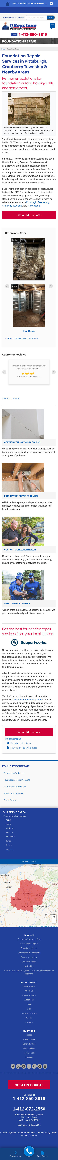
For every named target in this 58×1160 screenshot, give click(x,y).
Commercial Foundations (29, 952)
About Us (29, 990)
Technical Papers (29, 1013)
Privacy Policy (43, 1132)
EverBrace (29, 331)
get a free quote (29, 1085)
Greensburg (43, 202)
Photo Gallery (10, 800)
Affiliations (29, 999)
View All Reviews (12, 398)
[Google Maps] (39, 1066)
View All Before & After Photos (22, 338)
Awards (29, 1017)
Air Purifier (29, 966)
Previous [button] (7, 286)
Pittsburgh (31, 202)
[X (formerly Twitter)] (18, 1066)
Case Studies (29, 1039)
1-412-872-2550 (29, 1109)
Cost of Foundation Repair (20, 549)
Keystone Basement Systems (27, 699)
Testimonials (29, 1052)
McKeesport (34, 206)
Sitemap (33, 1135)
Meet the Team (29, 995)
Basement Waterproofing (29, 939)
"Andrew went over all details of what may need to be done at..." (29, 367)
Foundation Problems (20, 743)
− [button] (54, 921)
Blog (29, 1008)
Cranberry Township (12, 206)
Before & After (29, 1043)
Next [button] (51, 286)
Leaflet (20, 926)
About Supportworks (17, 603)
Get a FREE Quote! (29, 215)
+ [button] (54, 916)
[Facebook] (13, 1066)
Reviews (29, 1057)
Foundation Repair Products (21, 495)
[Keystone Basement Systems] (19, 26)
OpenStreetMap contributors (47, 926)
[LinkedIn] (29, 1066)
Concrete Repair (29, 961)
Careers (29, 1022)
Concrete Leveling (29, 957)
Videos (29, 1034)
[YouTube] (23, 1066)
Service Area (29, 986)
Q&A (29, 1004)
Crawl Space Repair (29, 943)
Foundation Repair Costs (15, 786)
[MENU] (52, 25)
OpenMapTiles (31, 926)
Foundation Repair (16, 766)
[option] (29, 286)
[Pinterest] (34, 1066)
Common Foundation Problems (22, 442)
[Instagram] (45, 1066)
